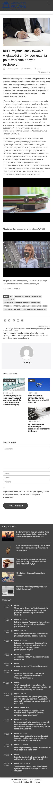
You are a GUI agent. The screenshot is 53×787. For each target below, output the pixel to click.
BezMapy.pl (16, 780)
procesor (7, 306)
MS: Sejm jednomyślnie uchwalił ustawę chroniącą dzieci (28, 329)
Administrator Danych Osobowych (28, 296)
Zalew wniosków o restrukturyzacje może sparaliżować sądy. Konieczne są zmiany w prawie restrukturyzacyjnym (31, 561)
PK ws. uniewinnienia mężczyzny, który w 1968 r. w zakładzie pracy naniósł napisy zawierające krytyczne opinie (33, 548)
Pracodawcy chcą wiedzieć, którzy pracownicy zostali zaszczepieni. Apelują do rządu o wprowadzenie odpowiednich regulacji (13, 400)
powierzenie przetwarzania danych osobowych (22, 303)
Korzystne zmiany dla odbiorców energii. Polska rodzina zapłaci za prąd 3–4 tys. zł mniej (31, 758)
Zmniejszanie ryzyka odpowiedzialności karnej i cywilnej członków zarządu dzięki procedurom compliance (31, 768)
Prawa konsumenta (21, 708)
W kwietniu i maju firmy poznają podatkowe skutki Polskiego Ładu (31, 588)
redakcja (27, 69)
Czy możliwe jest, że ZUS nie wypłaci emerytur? (31, 666)
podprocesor (9, 299)
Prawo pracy (9, 381)
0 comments (45, 72)
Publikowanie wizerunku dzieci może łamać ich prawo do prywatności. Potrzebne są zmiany (31, 635)
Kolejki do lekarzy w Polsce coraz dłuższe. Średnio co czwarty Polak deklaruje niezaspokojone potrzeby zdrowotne (32, 624)
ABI (11, 296)
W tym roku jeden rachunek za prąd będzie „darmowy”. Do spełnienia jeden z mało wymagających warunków (29, 675)
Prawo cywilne (20, 631)
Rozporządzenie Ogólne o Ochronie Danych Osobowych (25, 309)
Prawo (16, 605)
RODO (39, 69)
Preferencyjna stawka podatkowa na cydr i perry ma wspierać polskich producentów (32, 748)
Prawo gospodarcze (22, 654)
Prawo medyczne (20, 619)
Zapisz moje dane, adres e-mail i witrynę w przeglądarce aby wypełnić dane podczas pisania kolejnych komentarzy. (26, 494)
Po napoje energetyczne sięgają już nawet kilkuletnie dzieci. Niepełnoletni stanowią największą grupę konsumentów (29, 712)
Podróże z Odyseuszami (30, 782)
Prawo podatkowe (21, 745)
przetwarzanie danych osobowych (27, 306)
